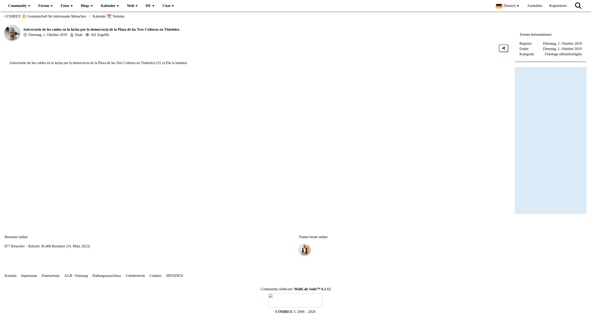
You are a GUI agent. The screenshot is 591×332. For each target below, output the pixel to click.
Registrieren (558, 6)
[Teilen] (503, 48)
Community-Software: (296, 289)
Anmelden (534, 6)
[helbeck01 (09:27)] (304, 249)
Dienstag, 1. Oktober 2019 (47, 35)
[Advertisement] (256, 115)
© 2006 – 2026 (295, 312)
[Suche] (578, 6)
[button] (508, 6)
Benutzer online (16, 237)
